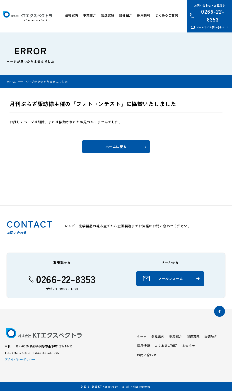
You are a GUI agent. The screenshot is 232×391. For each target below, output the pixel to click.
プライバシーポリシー (20, 359)
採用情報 (143, 15)
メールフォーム (170, 278)
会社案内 (71, 15)
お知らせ (188, 345)
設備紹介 (125, 15)
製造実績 (107, 15)
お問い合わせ (147, 355)
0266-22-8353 (213, 15)
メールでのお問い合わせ (210, 27)
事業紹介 (89, 15)
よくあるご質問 (166, 15)
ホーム (11, 81)
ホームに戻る (116, 146)
